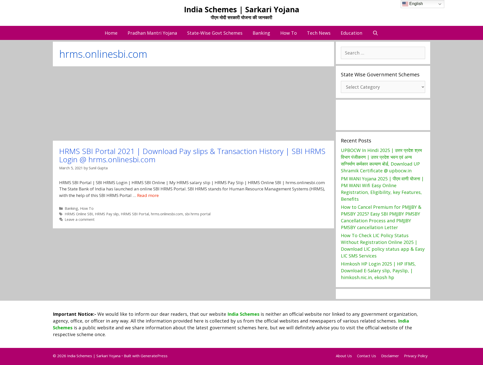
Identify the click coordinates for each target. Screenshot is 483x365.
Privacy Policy (416, 355)
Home (111, 33)
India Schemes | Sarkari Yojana (241, 9)
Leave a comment (80, 219)
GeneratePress (154, 355)
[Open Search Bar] (375, 33)
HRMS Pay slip (107, 214)
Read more (148, 195)
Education (351, 33)
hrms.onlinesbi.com (167, 214)
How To (288, 33)
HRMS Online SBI (79, 214)
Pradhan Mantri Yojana (152, 33)
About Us (344, 355)
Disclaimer (390, 355)
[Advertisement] (193, 103)
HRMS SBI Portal (135, 214)
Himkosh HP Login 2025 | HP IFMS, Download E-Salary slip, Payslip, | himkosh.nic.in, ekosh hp (378, 270)
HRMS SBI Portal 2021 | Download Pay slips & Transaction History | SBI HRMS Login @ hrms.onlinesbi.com (192, 155)
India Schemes (243, 314)
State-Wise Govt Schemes (215, 33)
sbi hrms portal (198, 214)
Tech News (319, 33)
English (415, 4)
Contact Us (366, 355)
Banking (261, 33)
